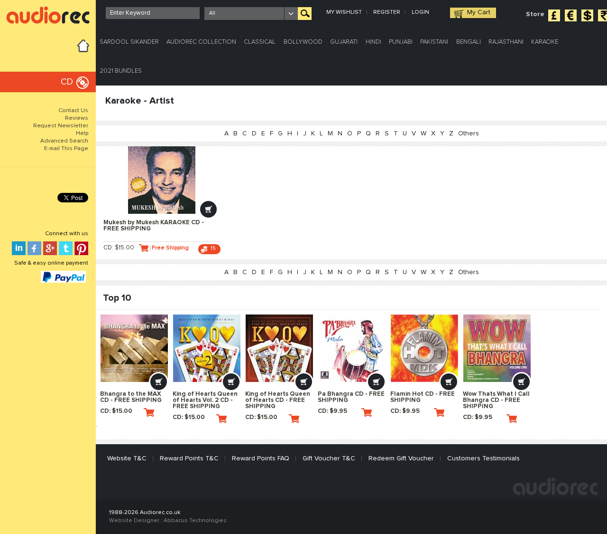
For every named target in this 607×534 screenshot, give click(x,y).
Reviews (76, 118)
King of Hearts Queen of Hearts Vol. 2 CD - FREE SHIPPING (205, 400)
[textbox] (153, 13)
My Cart (478, 12)
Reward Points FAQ (260, 458)
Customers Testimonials (483, 458)
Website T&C (127, 458)
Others (468, 133)
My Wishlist (344, 12)
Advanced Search (64, 141)
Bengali (468, 42)
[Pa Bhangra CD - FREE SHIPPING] (352, 348)
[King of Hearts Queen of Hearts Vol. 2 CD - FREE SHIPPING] (207, 348)
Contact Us (73, 111)
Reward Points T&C (189, 458)
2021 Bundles (121, 71)
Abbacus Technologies (195, 521)
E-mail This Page (66, 149)
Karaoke (544, 42)
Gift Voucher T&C (329, 458)
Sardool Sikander (129, 42)
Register (386, 12)
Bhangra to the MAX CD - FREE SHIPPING (131, 397)
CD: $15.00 (118, 248)
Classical (260, 42)
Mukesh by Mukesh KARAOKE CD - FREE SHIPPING (153, 225)
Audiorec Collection (201, 42)
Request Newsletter (60, 126)
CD (67, 81)
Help (82, 133)
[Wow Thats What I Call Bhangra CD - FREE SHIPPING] (497, 348)
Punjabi (401, 42)
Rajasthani (506, 42)
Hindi (373, 42)
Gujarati (344, 42)
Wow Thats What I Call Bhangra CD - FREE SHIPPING (496, 400)
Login (420, 12)
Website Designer (134, 521)
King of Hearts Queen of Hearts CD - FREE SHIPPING (277, 400)
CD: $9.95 (332, 411)
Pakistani (434, 42)
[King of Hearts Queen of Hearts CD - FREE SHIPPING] (279, 348)
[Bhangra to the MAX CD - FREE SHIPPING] (134, 348)
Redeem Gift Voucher (401, 458)
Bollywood (303, 42)
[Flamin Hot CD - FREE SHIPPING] (424, 348)
